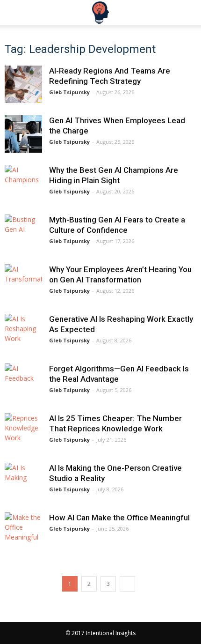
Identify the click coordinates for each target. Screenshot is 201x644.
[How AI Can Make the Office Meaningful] (23, 531)
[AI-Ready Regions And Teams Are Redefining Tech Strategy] (23, 84)
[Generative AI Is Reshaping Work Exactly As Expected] (23, 332)
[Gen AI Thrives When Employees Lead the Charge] (23, 134)
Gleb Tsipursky (69, 92)
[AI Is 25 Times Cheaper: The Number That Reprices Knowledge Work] (23, 432)
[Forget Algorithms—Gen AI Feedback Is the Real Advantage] (23, 382)
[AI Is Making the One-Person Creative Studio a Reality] (23, 481)
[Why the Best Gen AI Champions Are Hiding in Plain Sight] (23, 183)
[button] (188, 12)
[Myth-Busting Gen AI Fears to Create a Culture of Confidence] (23, 233)
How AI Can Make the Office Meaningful (119, 517)
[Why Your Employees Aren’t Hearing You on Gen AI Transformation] (23, 283)
